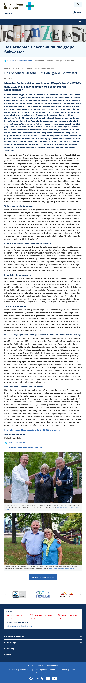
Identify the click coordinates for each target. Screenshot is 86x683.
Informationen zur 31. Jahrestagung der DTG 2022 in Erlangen (32, 430)
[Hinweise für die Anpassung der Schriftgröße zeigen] (79, 12)
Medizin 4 (19, 69)
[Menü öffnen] (79, 22)
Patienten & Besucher (14, 636)
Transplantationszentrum (35, 69)
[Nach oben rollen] (82, 679)
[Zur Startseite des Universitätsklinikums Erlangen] (19, 6)
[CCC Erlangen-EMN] (43, 594)
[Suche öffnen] (78, 4)
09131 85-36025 (17, 443)
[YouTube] (54, 679)
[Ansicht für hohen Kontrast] (74, 12)
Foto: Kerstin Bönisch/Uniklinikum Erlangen (61, 568)
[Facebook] (31, 679)
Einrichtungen (10, 642)
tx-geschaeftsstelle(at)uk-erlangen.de (25, 447)
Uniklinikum (9, 69)
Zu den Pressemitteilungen (43, 577)
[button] (80, 594)
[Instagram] (36, 679)
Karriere (8, 655)
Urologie (51, 69)
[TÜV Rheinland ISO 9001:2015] (19, 594)
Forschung (9, 648)
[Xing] (42, 679)
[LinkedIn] (48, 679)
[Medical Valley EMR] (67, 594)
